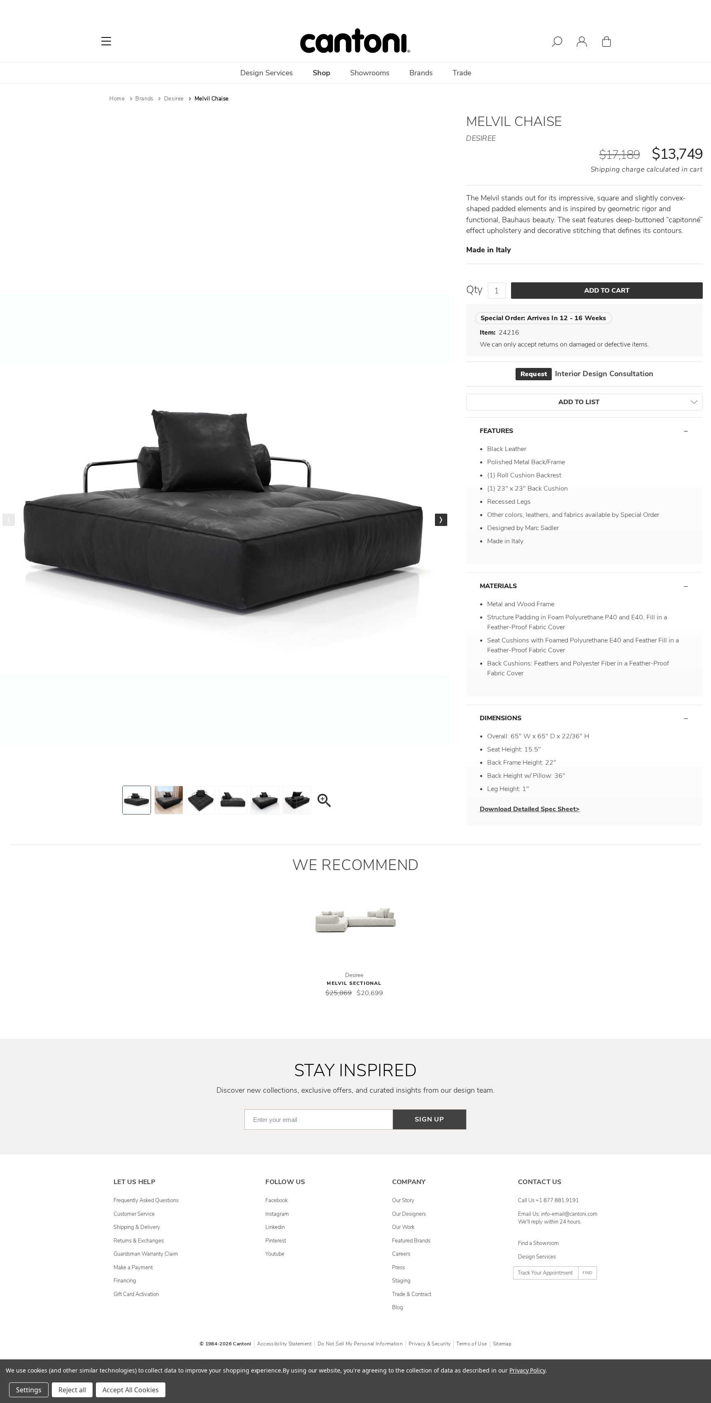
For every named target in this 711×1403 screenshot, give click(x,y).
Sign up (429, 1119)
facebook (276, 1200)
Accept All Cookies (130, 1389)
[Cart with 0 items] (606, 43)
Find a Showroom (538, 1243)
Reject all (72, 1389)
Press (398, 1267)
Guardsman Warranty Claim (146, 1254)
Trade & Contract (411, 1294)
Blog (397, 1307)
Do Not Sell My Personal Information (360, 1343)
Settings (29, 1389)
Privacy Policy (527, 1370)
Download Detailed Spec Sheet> (530, 809)
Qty (474, 290)
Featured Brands (411, 1241)
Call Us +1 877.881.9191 (548, 1200)
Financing (125, 1280)
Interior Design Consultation (586, 374)
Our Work (403, 1227)
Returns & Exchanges (139, 1241)
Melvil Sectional (354, 983)
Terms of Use (471, 1343)
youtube (274, 1254)
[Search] (557, 43)
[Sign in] (581, 43)
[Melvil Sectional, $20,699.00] (355, 920)
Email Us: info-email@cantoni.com (557, 1214)
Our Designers (409, 1214)
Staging (401, 1280)
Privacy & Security (430, 1343)
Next (441, 520)
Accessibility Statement (284, 1343)
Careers (401, 1254)
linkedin (275, 1227)
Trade (462, 73)
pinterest (275, 1241)
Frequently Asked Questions (146, 1200)
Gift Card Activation (136, 1294)
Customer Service (134, 1214)
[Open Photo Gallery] (324, 802)
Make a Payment (133, 1267)
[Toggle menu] (106, 41)
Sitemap (502, 1343)
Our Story (403, 1200)
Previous (8, 520)
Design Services (537, 1257)
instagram (277, 1214)
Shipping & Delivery (137, 1227)
